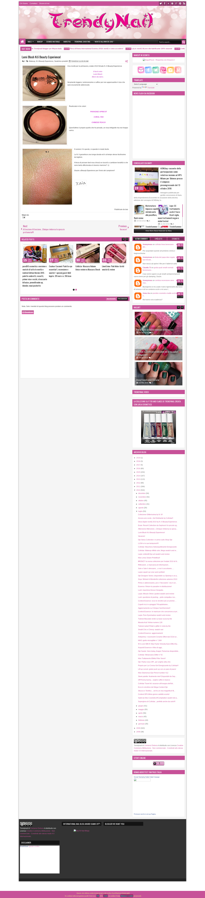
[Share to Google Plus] (44, 245)
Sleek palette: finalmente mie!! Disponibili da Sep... (157, 676)
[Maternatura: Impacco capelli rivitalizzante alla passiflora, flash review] (139, 210)
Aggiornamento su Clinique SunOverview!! (154, 608)
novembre (142, 497)
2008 (138, 732)
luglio (140, 511)
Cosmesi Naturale (53, 41)
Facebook (164, 3)
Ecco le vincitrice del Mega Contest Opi (153, 687)
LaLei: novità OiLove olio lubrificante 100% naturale (141, 49)
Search (183, 42)
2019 (138, 458)
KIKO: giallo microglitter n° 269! (150, 640)
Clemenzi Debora (151, 745)
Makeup (40, 41)
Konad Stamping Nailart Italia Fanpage (147, 777)
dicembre (142, 493)
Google (176, 3)
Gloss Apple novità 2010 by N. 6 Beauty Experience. (157, 522)
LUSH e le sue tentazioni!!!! (148, 543)
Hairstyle (67, 41)
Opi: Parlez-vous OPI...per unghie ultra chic (154, 662)
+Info (105, 896)
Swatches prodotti (61, 61)
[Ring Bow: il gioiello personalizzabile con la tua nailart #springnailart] (158, 323)
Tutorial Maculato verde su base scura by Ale (155, 619)
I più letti (158, 238)
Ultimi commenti (141, 238)
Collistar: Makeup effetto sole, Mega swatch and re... (157, 550)
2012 (138, 483)
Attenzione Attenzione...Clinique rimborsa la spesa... (157, 529)
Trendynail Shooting (82, 41)
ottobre (141, 501)
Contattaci (33, 3)
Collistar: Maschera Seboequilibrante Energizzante (157, 547)
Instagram (172, 3)
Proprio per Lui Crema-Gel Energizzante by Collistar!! (158, 666)
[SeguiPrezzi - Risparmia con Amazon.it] (158, 60)
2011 (138, 486)
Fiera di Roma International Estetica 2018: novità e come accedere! (86, 49)
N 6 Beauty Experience (44, 61)
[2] (76, 286)
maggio (141, 709)
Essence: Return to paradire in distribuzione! (155, 586)
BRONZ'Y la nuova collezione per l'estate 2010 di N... (158, 561)
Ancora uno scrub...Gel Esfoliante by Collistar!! (155, 518)
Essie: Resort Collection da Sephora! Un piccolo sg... (158, 525)
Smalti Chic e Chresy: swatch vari (150, 630)
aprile (140, 713)
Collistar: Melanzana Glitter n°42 (150, 655)
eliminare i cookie (127, 896)
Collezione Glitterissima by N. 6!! (150, 515)
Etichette (175, 238)
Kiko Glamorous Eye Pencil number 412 (153, 673)
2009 (138, 728)
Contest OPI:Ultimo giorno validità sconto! (153, 694)
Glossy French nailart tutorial (147, 354)
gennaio (141, 724)
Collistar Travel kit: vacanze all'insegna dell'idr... (156, 684)
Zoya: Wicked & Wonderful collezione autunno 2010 (157, 579)
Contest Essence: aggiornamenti (150, 633)
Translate (151, 88)
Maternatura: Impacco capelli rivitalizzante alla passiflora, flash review (146, 211)
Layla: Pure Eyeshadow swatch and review (154, 615)
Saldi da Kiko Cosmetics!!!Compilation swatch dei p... (158, 698)
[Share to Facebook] (38, 245)
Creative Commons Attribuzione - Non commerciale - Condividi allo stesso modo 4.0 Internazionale (158, 748)
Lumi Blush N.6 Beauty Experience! (41, 57)
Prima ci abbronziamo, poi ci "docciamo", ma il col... (157, 583)
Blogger (111, 296)
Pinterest (180, 3)
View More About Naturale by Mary (158, 231)
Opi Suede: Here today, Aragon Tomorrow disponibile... (158, 651)
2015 (138, 472)
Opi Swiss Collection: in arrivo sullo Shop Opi (155, 540)
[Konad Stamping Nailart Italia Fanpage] (142, 781)
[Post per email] (23, 218)
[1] (74, 286)
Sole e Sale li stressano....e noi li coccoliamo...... (156, 568)
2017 (138, 465)
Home (22, 42)
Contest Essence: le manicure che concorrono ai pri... (158, 612)
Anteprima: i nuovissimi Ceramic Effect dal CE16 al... (158, 637)
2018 (138, 461)
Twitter (160, 3)
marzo (141, 717)
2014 (138, 476)
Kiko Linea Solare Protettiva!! (149, 558)
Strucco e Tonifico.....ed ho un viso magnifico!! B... (156, 691)
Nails (30, 41)
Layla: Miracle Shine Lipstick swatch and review (156, 594)
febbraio (141, 720)
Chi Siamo (24, 3)
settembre (142, 504)
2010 (138, 490)
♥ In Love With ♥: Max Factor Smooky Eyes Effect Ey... (158, 644)
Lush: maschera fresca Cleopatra (150, 590)
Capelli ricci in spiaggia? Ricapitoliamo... (153, 604)
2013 (138, 479)
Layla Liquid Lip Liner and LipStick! (151, 572)
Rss (184, 3)
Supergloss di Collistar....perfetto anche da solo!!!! (156, 702)
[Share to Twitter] (41, 245)
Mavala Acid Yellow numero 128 (150, 622)
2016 (138, 468)
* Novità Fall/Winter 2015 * (104, 41)
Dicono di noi (44, 3)
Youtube (168, 3)
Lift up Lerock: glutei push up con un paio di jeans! (157, 669)
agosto (141, 508)
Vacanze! (141, 536)
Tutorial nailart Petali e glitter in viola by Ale (154, 626)
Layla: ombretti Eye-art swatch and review (154, 554)
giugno (141, 706)
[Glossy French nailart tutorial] (158, 348)
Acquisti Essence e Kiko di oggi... (150, 648)
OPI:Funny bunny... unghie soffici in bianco (154, 680)
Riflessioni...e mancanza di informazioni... (153, 565)
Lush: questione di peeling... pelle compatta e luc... (157, 597)
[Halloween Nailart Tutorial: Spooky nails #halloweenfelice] (158, 373)
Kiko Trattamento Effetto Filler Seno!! (152, 658)
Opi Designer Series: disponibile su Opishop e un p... (158, 576)
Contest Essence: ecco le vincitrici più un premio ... (157, 601)
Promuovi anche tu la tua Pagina (145, 814)
